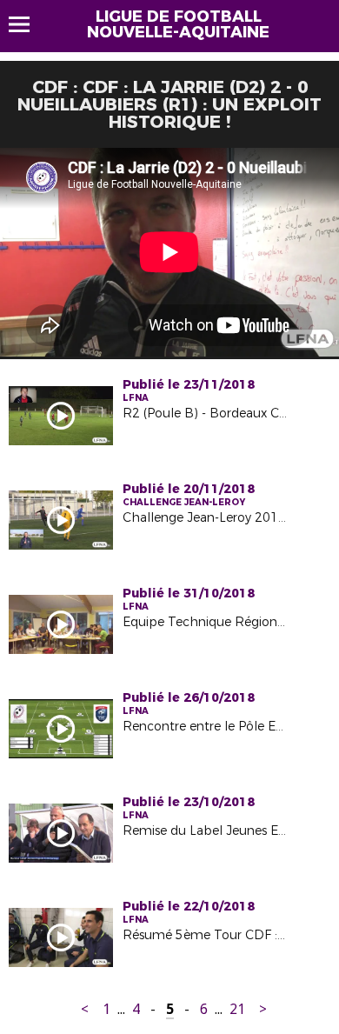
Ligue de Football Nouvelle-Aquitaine (178, 24)
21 (237, 1009)
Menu (27, 24)
